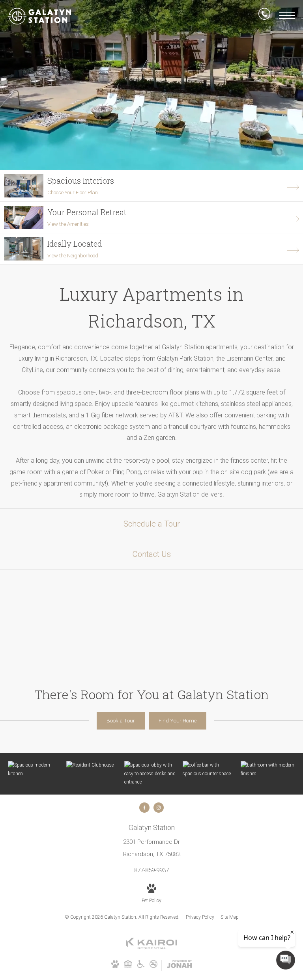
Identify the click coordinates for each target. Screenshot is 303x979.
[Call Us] (264, 15)
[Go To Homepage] (39, 16)
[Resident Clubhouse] (93, 765)
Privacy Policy (200, 917)
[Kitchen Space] (35, 769)
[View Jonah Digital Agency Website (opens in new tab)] (179, 965)
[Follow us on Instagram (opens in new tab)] (158, 807)
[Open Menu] (287, 15)
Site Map (230, 917)
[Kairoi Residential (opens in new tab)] (151, 948)
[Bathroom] (268, 769)
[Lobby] (151, 774)
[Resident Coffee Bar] (210, 769)
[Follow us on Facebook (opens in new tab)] (144, 807)
